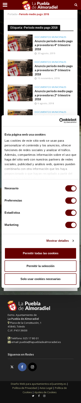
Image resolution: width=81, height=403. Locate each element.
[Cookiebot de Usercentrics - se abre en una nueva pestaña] (59, 120)
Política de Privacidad (24, 388)
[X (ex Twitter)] (12, 367)
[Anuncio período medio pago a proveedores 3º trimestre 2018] (20, 67)
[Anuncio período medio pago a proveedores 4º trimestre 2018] (20, 42)
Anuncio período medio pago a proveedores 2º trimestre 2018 (54, 95)
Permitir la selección (40, 266)
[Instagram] (32, 367)
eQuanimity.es (38, 384)
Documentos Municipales (50, 37)
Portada (12, 14)
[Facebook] (22, 367)
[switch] (70, 200)
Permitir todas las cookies (40, 253)
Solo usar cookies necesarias (40, 279)
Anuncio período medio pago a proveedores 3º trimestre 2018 (54, 70)
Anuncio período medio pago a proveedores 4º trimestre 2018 (54, 45)
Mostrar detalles (57, 240)
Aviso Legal (46, 388)
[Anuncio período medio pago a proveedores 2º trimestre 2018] (20, 92)
